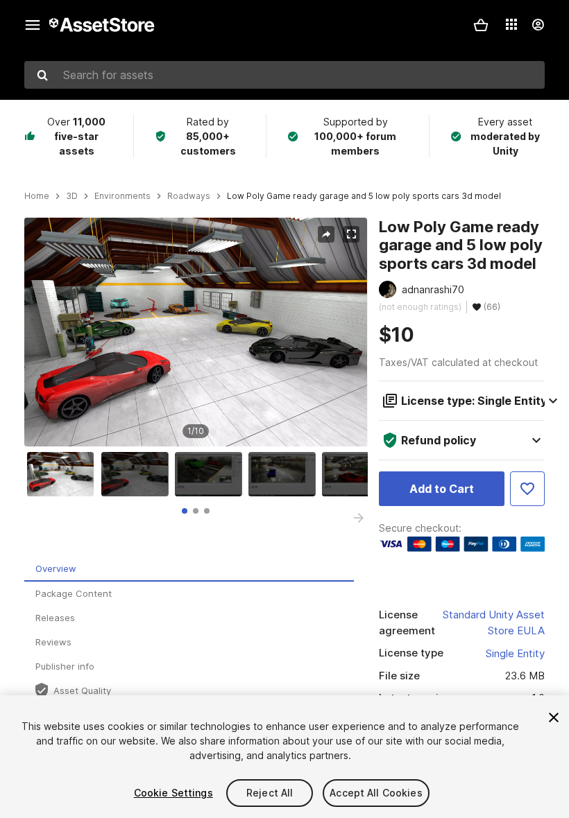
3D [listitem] (72, 196)
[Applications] (511, 24)
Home (36, 196)
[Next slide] (359, 518)
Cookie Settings (173, 793)
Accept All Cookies (376, 793)
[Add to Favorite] (527, 488)
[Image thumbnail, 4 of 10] (285, 474)
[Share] (326, 234)
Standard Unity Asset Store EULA (494, 622)
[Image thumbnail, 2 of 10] (138, 474)
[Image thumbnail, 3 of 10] (211, 474)
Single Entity (515, 653)
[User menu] (538, 25)
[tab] (184, 511)
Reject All (269, 793)
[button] (481, 25)
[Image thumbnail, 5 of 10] (359, 474)
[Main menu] (32, 25)
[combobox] (284, 75)
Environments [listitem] (122, 196)
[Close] (553, 717)
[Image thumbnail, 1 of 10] (63, 474)
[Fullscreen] (351, 234)
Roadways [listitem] (188, 196)
